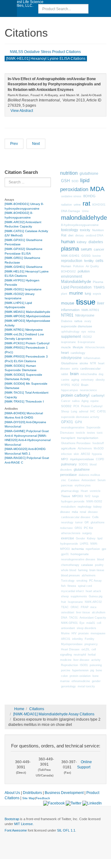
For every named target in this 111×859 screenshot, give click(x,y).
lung (88, 293)
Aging (84, 401)
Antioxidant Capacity (93, 617)
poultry (99, 565)
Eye (82, 622)
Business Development (64, 793)
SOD (75, 181)
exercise (67, 538)
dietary (79, 235)
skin (76, 454)
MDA (97, 189)
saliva (76, 401)
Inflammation (92, 358)
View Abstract (21, 110)
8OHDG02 (68, 271)
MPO (64, 459)
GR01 (78, 528)
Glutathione (69, 363)
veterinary (87, 379)
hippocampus (69, 390)
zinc (63, 480)
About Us (12, 793)
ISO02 (87, 336)
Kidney (91, 538)
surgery (87, 533)
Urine (85, 211)
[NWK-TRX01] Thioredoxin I (24, 401)
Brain (84, 385)
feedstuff (98, 443)
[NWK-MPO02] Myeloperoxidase (27, 316)
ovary (87, 321)
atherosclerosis (70, 533)
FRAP (84, 607)
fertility (89, 261)
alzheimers (89, 575)
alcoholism (98, 612)
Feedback (43, 798)
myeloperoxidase (82, 459)
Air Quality (92, 266)
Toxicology (68, 580)
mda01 (90, 622)
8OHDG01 (98, 204)
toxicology (69, 230)
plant (64, 293)
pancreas (67, 485)
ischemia (78, 548)
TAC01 (73, 617)
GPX (78, 422)
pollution (84, 271)
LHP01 (84, 543)
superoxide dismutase (76, 326)
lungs (95, 496)
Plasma (98, 282)
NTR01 (67, 315)
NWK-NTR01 (90, 310)
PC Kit (88, 528)
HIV (74, 633)
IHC (92, 411)
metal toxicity (86, 686)
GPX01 (67, 422)
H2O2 (75, 385)
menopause (98, 633)
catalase (87, 565)
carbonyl (97, 395)
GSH (65, 180)
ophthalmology (70, 331)
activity (96, 659)
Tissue (65, 496)
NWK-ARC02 (93, 601)
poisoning (96, 665)
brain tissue (96, 570)
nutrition (69, 173)
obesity (100, 379)
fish (63, 585)
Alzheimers (85, 448)
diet (70, 235)
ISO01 (84, 665)
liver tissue (83, 612)
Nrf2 (87, 496)
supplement (71, 336)
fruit (63, 601)
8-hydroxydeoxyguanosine (80, 225)
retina (91, 331)
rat (86, 203)
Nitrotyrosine (84, 315)
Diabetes (66, 321)
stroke (84, 363)
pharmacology (70, 491)
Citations (36, 709)
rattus (78, 321)
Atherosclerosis (95, 347)
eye (83, 331)
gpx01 (65, 554)
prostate (83, 633)
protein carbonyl (75, 395)
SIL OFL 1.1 (66, 830)
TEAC (65, 607)
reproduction (71, 261)
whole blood (68, 570)
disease (93, 511)
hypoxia (97, 454)
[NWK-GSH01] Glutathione (24, 266)
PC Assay (95, 580)
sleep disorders (86, 628)
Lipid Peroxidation (76, 287)
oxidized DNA (94, 235)
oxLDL (85, 649)
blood (100, 559)
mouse (67, 303)
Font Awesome (16, 830)
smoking (81, 580)
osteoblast (67, 612)
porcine (65, 670)
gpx (104, 548)
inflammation (70, 310)
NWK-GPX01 (69, 622)
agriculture (68, 448)
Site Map (28, 798)
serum (86, 249)
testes (91, 432)
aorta (75, 368)
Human (66, 266)
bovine (96, 255)
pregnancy (91, 644)
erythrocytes (83, 485)
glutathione (89, 173)
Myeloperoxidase (72, 644)
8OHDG (89, 196)
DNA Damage (70, 211)
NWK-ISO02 (94, 501)
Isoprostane (75, 601)
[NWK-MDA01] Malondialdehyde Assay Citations (53, 714)
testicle (80, 432)
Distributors (32, 793)
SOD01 (83, 464)
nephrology (85, 506)
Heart (84, 491)
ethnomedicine (81, 681)
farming (83, 570)
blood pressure (70, 575)
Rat (63, 235)
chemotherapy (70, 565)
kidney (82, 242)
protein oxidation (80, 675)
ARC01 (65, 638)
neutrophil (80, 654)
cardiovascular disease (75, 517)
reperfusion (93, 548)
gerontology (68, 686)
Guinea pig (95, 596)
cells (99, 261)
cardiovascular (90, 368)
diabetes (95, 242)
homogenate (80, 554)
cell (99, 622)
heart (65, 352)
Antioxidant (88, 480)
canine (65, 379)
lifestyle (78, 347)
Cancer (65, 401)
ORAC (75, 607)
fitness (72, 585)
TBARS (99, 287)
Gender (80, 538)
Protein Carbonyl (91, 406)
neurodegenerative (72, 427)
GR (86, 522)
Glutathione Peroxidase (76, 443)
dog (101, 374)
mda (75, 511)
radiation (66, 204)
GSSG (86, 255)
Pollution (78, 266)
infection (66, 454)
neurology (67, 522)
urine (77, 204)
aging (75, 379)
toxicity (85, 230)
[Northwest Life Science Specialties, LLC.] (24, 3)
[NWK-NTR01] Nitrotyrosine (24, 329)
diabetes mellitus (89, 475)
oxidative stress (71, 196)
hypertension (80, 670)
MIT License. (24, 824)
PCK (76, 406)
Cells (95, 517)
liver (100, 303)
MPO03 (77, 496)
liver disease (81, 659)
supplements (79, 596)
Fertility (89, 638)
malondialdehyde (84, 217)
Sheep (65, 411)
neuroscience (88, 390)
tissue (85, 302)
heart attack (93, 591)
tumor (79, 522)
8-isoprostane (86, 342)
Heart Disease (70, 649)
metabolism (68, 506)
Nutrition (98, 230)
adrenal (83, 411)
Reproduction (69, 665)
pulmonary (69, 464)
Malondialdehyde (76, 282)
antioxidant (68, 628)
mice (93, 607)
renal (83, 511)
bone (99, 670)
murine (76, 293)
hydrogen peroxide (72, 501)
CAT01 (101, 411)
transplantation (87, 438)
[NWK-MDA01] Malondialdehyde (27, 311)
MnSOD (99, 448)
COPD (100, 459)
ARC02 (85, 454)
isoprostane (68, 342)
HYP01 (65, 385)
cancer (99, 249)
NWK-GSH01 (70, 255)
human (68, 241)
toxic (100, 432)
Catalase (74, 480)
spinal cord (85, 585)
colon (64, 675)
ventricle (95, 491)
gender (96, 681)
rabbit (64, 374)
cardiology (78, 352)
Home (19, 709)
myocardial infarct (72, 591)
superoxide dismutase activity (80, 417)
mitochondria (88, 374)
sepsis (97, 293)
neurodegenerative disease (78, 559)
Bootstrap (12, 819)
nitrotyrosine (71, 358)
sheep (65, 596)
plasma (70, 249)
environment (71, 276)
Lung (74, 411)
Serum (101, 480)
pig (92, 670)
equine (94, 401)
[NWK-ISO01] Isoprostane (23, 289)
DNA (64, 617)
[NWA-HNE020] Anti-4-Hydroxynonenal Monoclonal (28, 440)
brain (74, 373)
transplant (68, 438)
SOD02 (66, 406)
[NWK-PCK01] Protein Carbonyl (27, 343)
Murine (65, 633)
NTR (93, 363)
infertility (77, 638)
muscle (66, 347)
